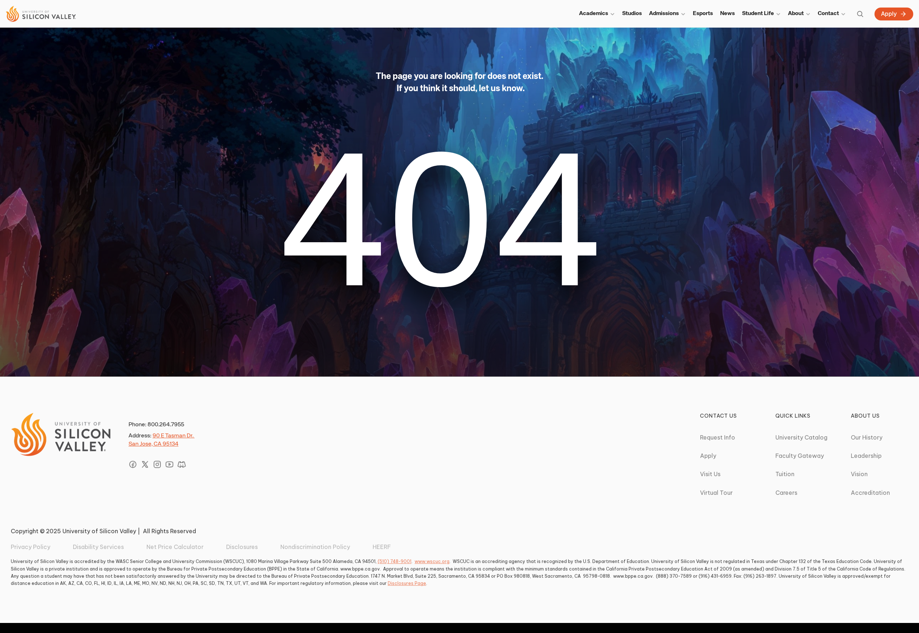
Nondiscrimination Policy (315, 546)
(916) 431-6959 (715, 576)
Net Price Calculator (175, 546)
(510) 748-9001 (394, 561)
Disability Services (98, 546)
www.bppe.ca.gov (360, 568)
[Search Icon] (860, 14)
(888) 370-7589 (674, 576)
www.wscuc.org (432, 561)
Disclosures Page (407, 583)
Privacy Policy (30, 546)
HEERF (382, 546)
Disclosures (242, 546)
